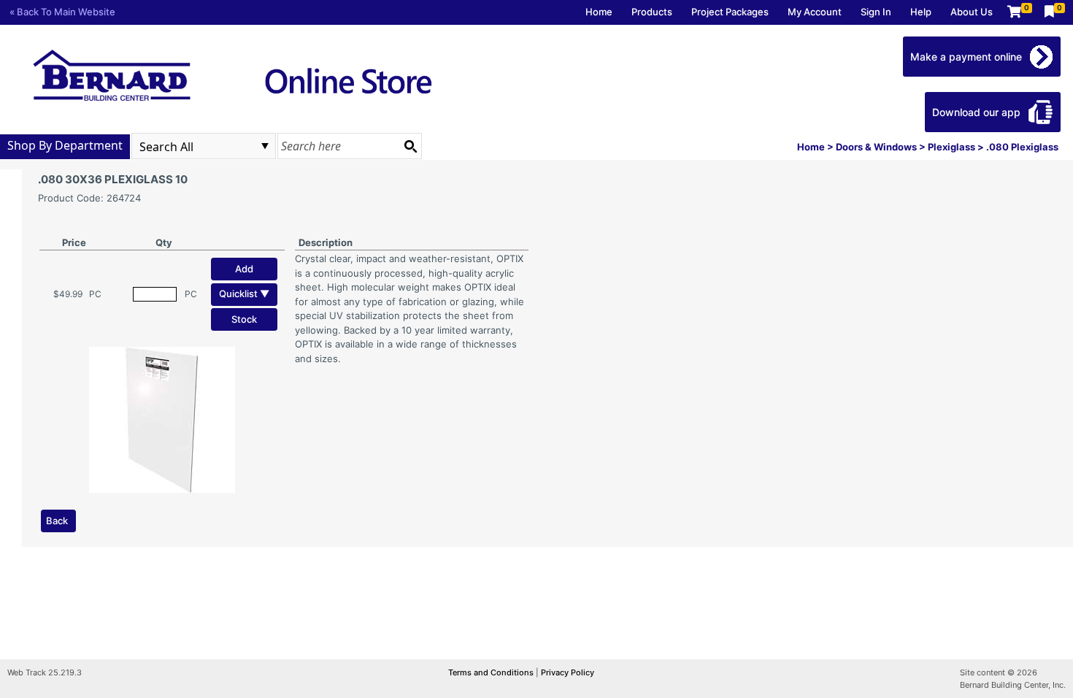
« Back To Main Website (62, 12)
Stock (244, 319)
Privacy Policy (567, 672)
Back (57, 520)
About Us (971, 12)
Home (598, 12)
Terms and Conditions (492, 672)
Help (920, 12)
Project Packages (730, 12)
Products (651, 12)
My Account (815, 12)
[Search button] (410, 146)
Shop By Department (65, 145)
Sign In (876, 12)
